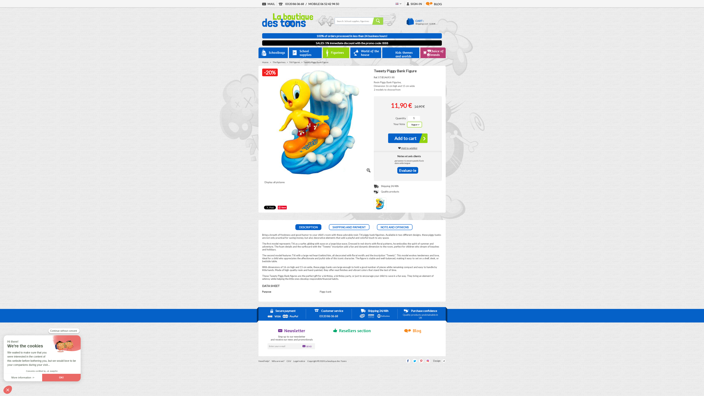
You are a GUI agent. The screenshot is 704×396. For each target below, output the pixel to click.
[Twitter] (414, 361)
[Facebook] (408, 361)
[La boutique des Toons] (287, 26)
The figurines (279, 62)
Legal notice (299, 361)
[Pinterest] (421, 361)
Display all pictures (274, 182)
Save (283, 207)
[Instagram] (428, 361)
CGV (289, 361)
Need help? (264, 361)
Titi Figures (294, 62)
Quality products (389, 191)
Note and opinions (395, 227)
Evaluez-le (407, 170)
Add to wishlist (409, 148)
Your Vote (399, 124)
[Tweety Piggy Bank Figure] (380, 204)
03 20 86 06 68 (294, 4)
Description (308, 227)
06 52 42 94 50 (323, 4)
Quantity (400, 118)
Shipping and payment (349, 227)
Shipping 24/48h (389, 186)
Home (265, 62)
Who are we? (278, 361)
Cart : (419, 20)
